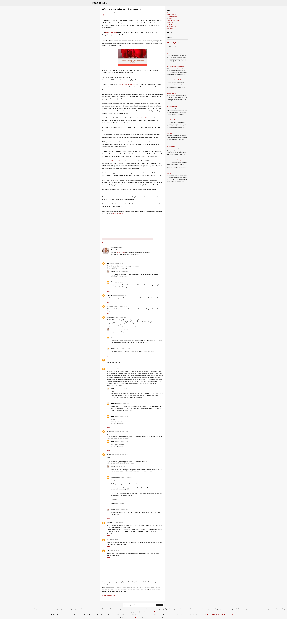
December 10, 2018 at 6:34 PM (123, 348)
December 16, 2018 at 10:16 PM (121, 454)
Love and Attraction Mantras (126, 84)
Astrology (169, 18)
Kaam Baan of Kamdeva (144, 118)
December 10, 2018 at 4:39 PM (123, 337)
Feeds (132, 612)
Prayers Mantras (171, 14)
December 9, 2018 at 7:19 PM (122, 271)
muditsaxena (110, 431)
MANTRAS (169, 173)
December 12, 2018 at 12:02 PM (121, 416)
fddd (108, 263)
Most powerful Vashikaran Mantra (175, 66)
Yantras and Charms (172, 16)
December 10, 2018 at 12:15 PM (122, 329)
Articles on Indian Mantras (110, 239)
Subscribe (153, 612)
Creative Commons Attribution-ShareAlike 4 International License (219, 614)
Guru (112, 388)
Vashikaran (170, 22)
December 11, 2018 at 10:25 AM (121, 388)
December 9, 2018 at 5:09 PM (116, 263)
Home (168, 12)
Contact (160, 617)
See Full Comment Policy (108, 595)
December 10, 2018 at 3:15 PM (118, 368)
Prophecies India (171, 26)
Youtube (148, 612)
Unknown (109, 522)
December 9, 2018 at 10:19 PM (120, 306)
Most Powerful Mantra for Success (175, 79)
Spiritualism (170, 24)
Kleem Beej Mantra (117, 161)
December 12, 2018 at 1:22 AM (122, 403)
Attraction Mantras (118, 213)
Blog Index (170, 28)
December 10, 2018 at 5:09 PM (121, 431)
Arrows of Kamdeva (111, 32)
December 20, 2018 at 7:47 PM (122, 509)
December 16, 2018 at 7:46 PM (121, 282)
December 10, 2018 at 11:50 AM (120, 317)
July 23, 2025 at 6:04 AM (115, 550)
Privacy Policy (153, 617)
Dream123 (110, 295)
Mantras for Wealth (172, 146)
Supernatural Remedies (173, 20)
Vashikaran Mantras (147, 239)
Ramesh (109, 360)
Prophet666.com (121, 252)
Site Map (165, 617)
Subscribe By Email (173, 43)
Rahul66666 (110, 306)
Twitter (137, 612)
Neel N (113, 271)
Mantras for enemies (172, 106)
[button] (103, 15)
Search (160, 605)
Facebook (142, 612)
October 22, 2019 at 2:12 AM (115, 539)
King (108, 550)
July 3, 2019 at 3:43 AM (117, 522)
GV (107, 539)
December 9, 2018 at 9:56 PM (119, 295)
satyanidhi (110, 317)
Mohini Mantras (136, 239)
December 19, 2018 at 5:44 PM (125, 477)
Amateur (113, 338)
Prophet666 (99, 2)
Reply (108, 291)
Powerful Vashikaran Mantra (174, 120)
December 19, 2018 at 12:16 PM (122, 466)
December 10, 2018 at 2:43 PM (118, 359)
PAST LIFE (169, 133)
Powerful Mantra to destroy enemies (176, 160)
